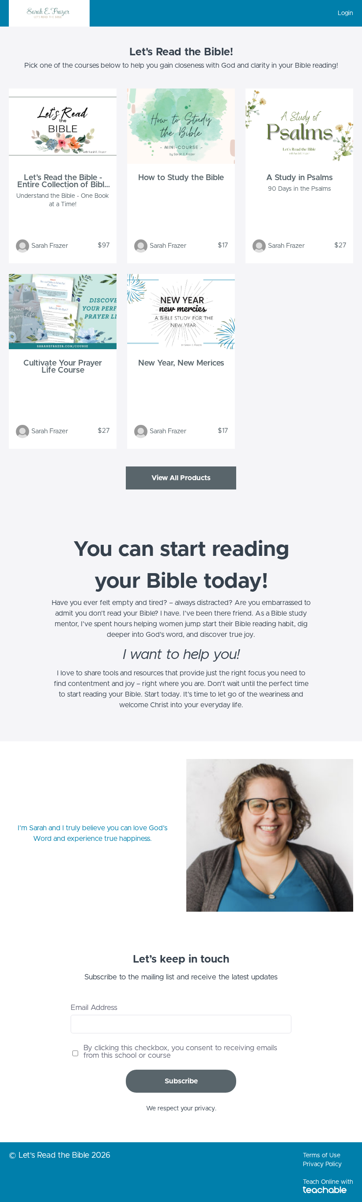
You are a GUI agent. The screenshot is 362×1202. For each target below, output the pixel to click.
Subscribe (181, 1081)
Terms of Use (321, 1155)
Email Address (94, 1007)
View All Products (181, 478)
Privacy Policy (322, 1164)
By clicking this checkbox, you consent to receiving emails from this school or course (180, 1051)
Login (345, 13)
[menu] (342, 13)
